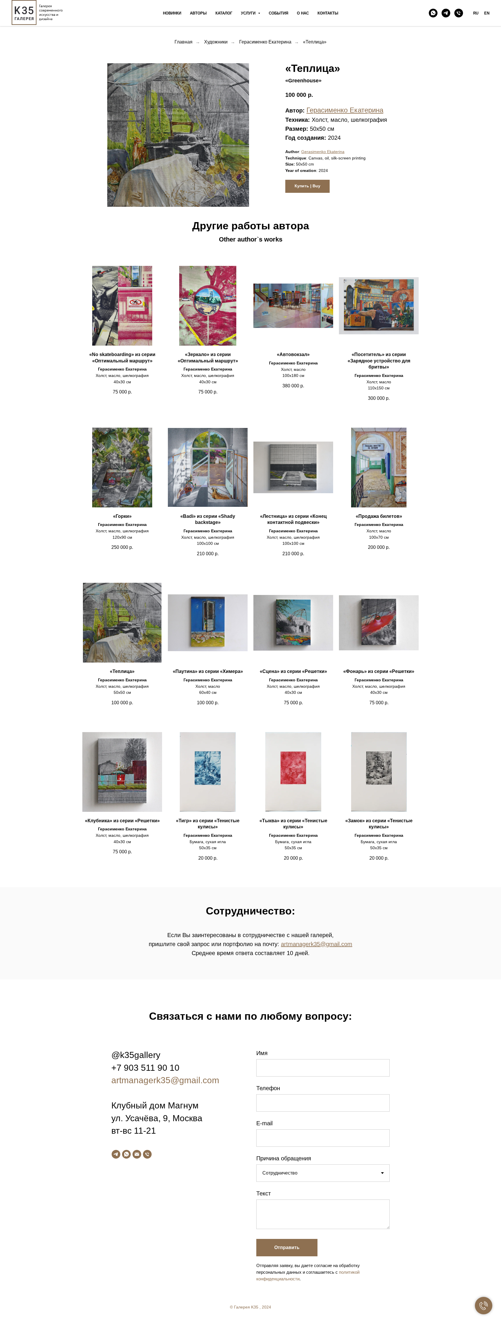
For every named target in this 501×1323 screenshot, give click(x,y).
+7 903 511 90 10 (145, 1067)
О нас (303, 13)
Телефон (268, 1088)
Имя (262, 1053)
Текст (263, 1193)
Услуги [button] (249, 13)
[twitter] (472, 1309)
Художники (216, 41)
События (278, 13)
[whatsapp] (433, 13)
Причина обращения (283, 1158)
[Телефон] (458, 13)
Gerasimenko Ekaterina (322, 151)
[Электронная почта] (136, 1154)
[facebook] (461, 1309)
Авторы (198, 13)
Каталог (223, 13)
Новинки (172, 13)
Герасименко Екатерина (265, 41)
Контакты (327, 13)
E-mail (264, 1123)
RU (475, 13)
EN (486, 13)
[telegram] (446, 13)
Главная (184, 41)
